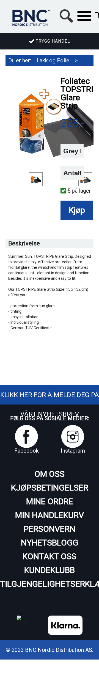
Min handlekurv (49, 515)
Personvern (49, 529)
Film (13, 71)
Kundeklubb (49, 570)
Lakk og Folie (53, 60)
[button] (84, 16)
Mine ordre (49, 501)
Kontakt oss (49, 556)
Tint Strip (44, 71)
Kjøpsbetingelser (49, 487)
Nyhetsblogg (49, 542)
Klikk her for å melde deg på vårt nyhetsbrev (49, 404)
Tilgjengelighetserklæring (49, 584)
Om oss (49, 474)
